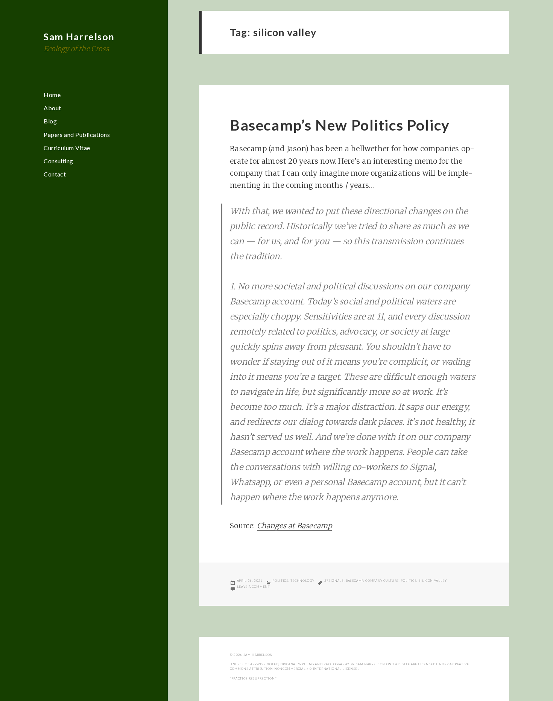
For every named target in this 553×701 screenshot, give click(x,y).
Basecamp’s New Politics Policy (340, 125)
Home (52, 94)
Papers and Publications (77, 134)
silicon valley (433, 580)
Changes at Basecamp (294, 525)
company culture (382, 580)
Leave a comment (253, 586)
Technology (302, 580)
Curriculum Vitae (67, 147)
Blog (50, 121)
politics (408, 580)
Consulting (58, 160)
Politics (280, 580)
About (52, 107)
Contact (55, 174)
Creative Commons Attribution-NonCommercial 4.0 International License (349, 666)
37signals (334, 580)
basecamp (354, 580)
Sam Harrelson (79, 36)
